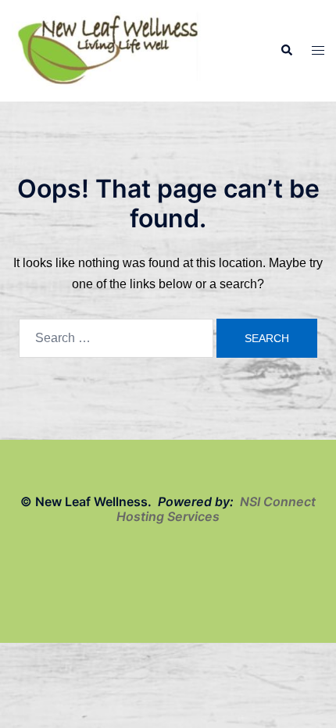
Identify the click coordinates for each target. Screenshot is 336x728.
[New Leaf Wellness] (108, 49)
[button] (286, 51)
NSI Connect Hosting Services (216, 509)
